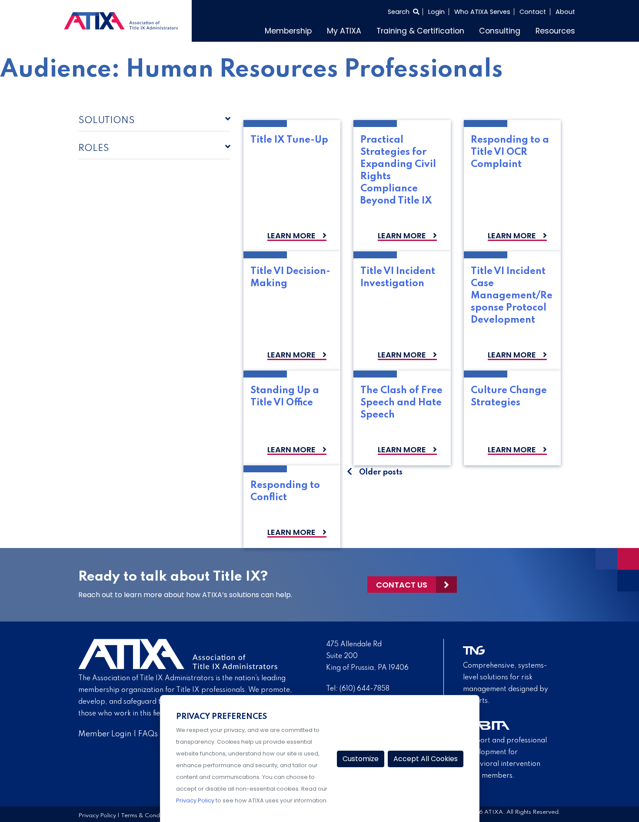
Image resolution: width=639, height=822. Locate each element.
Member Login (105, 734)
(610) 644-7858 (364, 688)
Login (436, 11)
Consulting (499, 31)
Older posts (381, 472)
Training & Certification (420, 31)
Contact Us (401, 584)
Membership (288, 31)
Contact (532, 11)
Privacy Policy (97, 816)
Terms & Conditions (147, 816)
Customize (361, 759)
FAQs (148, 734)
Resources (555, 31)
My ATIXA (344, 31)
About (565, 11)
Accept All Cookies (425, 759)
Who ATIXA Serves (482, 11)
